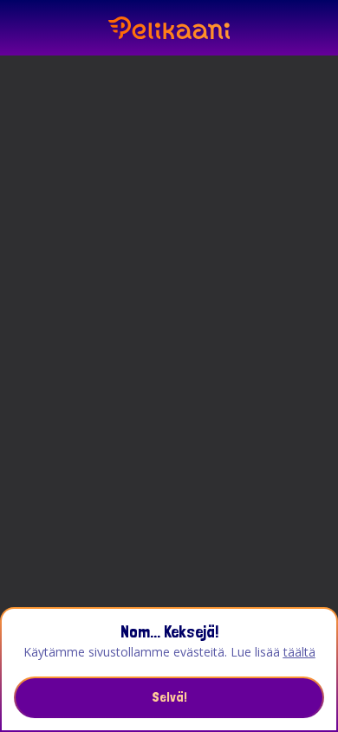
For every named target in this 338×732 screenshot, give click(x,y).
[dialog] (169, 669)
